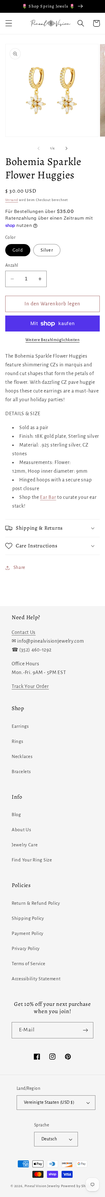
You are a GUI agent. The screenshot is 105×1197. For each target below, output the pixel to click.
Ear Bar (48, 497)
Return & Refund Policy (36, 903)
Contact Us (24, 632)
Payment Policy (27, 933)
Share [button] (19, 567)
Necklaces (22, 756)
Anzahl (11, 265)
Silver (47, 250)
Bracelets (21, 771)
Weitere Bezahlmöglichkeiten (52, 340)
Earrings (20, 726)
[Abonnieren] (85, 1030)
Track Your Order (30, 686)
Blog (16, 814)
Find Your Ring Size (32, 860)
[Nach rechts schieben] (66, 148)
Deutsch (49, 1139)
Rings (17, 741)
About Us (21, 829)
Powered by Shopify (77, 1186)
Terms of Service (29, 963)
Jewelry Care (25, 845)
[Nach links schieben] (38, 148)
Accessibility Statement (36, 978)
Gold (18, 250)
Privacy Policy (26, 948)
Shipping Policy (28, 918)
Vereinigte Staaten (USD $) (49, 1102)
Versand (11, 200)
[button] (9, 23)
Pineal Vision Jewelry (42, 1186)
